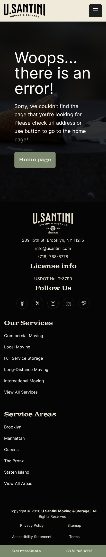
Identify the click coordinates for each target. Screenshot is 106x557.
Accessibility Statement (31, 536)
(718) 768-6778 (53, 256)
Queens (11, 449)
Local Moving (17, 346)
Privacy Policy (32, 525)
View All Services (21, 392)
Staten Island (16, 472)
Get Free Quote (26, 551)
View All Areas (18, 483)
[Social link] (22, 303)
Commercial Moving (23, 335)
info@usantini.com (53, 248)
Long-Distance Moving (26, 369)
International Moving (24, 380)
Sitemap (74, 525)
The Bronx (14, 460)
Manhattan (14, 438)
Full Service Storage (23, 358)
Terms (74, 536)
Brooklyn (12, 426)
